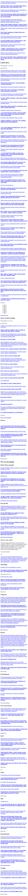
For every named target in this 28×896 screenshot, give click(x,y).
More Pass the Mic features (7, 537)
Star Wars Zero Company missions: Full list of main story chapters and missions (13, 884)
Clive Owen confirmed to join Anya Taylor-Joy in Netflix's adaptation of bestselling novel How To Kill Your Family (13, 181)
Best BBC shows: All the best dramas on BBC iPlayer (14, 348)
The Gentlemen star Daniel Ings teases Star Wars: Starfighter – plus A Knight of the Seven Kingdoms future (13, 480)
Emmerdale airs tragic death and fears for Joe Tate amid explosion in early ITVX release (13, 792)
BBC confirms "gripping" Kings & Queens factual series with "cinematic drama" (13, 274)
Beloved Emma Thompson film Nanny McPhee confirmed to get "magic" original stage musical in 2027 (14, 220)
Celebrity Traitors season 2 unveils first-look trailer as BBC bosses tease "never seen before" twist (14, 6)
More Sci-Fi (3, 733)
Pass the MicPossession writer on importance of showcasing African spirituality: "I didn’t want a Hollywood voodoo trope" (12, 533)
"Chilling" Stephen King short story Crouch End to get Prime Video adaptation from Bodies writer (13, 49)
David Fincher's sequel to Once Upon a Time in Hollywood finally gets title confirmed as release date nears (13, 290)
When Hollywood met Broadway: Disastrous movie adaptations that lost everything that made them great (14, 606)
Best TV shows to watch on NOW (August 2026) (12, 377)
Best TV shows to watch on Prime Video (10, 355)
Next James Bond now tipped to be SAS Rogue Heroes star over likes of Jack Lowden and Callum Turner (14, 281)
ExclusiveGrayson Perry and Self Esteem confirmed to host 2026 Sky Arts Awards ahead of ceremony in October (14, 689)
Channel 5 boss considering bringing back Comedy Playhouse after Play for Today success (13, 197)
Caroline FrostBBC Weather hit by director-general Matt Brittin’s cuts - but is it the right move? (13, 497)
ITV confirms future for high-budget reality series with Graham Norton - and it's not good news (14, 171)
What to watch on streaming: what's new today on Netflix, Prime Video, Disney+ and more (13, 330)
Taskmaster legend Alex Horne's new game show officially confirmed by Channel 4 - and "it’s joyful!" (13, 136)
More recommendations (6, 417)
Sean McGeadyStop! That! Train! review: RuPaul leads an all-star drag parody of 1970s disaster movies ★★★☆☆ (13, 427)
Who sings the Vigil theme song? (8, 659)
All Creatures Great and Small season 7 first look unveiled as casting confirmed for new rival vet (12, 146)
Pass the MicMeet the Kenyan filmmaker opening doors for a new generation (12, 523)
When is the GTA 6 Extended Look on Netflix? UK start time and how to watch (13, 228)
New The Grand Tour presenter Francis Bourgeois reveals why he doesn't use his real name (13, 490)
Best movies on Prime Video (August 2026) (11, 389)
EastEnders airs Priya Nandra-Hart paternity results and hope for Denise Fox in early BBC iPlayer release (13, 785)
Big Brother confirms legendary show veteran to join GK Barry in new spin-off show (13, 188)
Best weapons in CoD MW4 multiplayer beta (11, 891)
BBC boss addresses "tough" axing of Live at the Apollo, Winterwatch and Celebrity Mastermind (12, 204)
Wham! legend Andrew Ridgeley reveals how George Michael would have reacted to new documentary (13, 472)
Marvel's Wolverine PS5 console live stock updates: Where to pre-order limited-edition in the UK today (13, 580)
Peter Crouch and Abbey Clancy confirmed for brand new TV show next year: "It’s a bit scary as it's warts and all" (14, 58)
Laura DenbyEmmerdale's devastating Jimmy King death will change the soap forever (13, 778)
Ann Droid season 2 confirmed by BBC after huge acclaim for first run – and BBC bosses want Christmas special (14, 266)
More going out (4, 629)
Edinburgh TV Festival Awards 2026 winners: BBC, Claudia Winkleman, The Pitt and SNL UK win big (13, 75)
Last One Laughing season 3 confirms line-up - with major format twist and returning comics (13, 41)
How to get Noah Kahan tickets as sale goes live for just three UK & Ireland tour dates (14, 626)
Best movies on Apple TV (7, 404)
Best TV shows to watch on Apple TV (10, 370)
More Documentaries (5, 865)
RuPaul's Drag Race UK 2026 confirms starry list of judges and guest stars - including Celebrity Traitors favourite (13, 699)
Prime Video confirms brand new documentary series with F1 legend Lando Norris (13, 107)
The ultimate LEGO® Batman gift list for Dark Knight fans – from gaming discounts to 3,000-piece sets (14, 571)
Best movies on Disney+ (6, 397)
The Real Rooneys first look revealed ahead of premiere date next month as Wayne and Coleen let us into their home (14, 842)
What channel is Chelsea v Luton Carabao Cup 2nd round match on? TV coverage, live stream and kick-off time (13, 753)
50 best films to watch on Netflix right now (11, 383)
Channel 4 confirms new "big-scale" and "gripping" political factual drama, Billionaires (13, 121)
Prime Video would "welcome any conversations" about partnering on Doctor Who (13, 90)
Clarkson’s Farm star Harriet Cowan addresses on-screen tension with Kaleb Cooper (13, 682)
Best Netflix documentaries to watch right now (12, 412)
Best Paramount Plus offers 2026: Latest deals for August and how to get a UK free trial (13, 588)
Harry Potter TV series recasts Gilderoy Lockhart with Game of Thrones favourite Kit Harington (14, 729)
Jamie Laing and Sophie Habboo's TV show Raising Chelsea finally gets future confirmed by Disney (13, 851)
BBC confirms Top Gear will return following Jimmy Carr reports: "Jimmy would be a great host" (13, 212)
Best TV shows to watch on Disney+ (9, 364)
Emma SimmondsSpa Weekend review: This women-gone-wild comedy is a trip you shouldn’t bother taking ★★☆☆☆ (14, 455)
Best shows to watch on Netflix (8, 339)
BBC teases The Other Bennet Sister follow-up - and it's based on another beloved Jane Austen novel (13, 236)
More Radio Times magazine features (9, 500)
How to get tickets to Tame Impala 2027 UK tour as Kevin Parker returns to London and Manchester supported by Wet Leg (13, 615)
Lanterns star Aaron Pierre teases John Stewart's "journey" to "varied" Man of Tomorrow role (12, 714)
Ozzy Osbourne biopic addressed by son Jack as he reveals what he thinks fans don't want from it (13, 163)
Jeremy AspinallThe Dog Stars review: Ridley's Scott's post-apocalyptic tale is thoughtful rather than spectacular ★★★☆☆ (14, 436)
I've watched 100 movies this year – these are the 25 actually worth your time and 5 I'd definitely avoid (13, 805)
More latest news (4, 315)
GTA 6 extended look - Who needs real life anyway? (13, 877)
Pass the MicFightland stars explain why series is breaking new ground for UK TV (12, 513)
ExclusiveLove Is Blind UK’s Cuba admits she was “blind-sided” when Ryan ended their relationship (13, 253)
